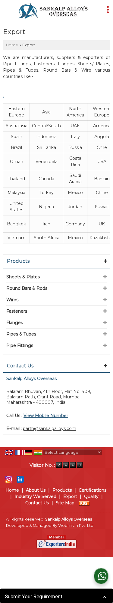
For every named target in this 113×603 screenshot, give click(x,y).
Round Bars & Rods (26, 288)
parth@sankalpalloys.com (49, 428)
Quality (91, 496)
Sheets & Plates (23, 277)
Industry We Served (35, 496)
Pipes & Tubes (21, 334)
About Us (36, 490)
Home (12, 45)
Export (70, 496)
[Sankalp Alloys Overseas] (53, 11)
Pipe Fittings (19, 345)
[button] (46, 415)
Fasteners (16, 311)
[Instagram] (8, 479)
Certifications (92, 490)
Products (18, 261)
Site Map (65, 503)
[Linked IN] (20, 479)
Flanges (14, 322)
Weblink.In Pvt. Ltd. (76, 525)
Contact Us (37, 503)
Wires (12, 299)
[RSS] (84, 503)
